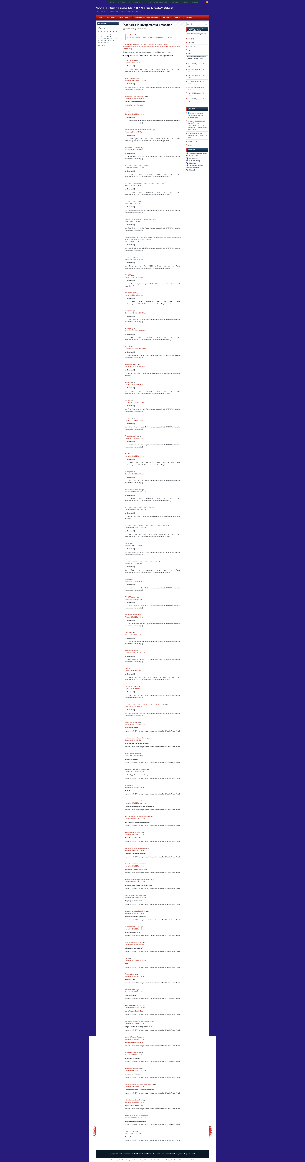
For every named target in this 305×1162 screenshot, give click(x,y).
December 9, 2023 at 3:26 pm (134, 98)
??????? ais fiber (130, 597)
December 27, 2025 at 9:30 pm (135, 1055)
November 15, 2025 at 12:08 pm (135, 803)
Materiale (174, 2)
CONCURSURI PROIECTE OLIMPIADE (155, 2)
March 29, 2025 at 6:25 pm (133, 706)
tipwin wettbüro (130, 974)
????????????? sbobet (132, 490)
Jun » (103, 45)
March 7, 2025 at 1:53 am (133, 688)
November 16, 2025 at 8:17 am (135, 819)
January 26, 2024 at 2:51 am (134, 150)
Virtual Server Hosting (164, 1160)
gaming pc (128, 472)
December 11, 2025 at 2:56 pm (135, 992)
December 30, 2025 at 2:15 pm (135, 1086)
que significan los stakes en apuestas (137, 816)
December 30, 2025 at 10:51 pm (135, 1118)
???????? (128, 418)
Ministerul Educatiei (195, 156)
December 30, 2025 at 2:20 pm (135, 1102)
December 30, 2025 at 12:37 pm (135, 1070)
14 (99, 38)
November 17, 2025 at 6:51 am (135, 913)
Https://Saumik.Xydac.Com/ (133, 1100)
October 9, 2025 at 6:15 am (133, 740)
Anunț (189, 145)
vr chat (127, 543)
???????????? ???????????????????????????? (142, 561)
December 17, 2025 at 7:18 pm (135, 1023)
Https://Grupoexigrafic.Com (133, 1005)
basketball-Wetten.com (132, 1053)
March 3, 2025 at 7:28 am (133, 671)
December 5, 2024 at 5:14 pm (134, 474)
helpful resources (130, 78)
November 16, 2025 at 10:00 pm (135, 897)
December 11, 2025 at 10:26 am (135, 960)
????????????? (130, 293)
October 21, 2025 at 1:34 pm (134, 756)
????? (127, 346)
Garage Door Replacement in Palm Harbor (138, 219)
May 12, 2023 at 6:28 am (133, 62)
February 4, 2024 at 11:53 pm (134, 168)
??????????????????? (133, 615)
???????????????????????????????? (138, 507)
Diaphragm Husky (131, 686)
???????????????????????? (135, 165)
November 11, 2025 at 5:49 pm (135, 787)
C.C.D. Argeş (193, 158)
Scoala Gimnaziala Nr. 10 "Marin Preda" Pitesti (135, 8)
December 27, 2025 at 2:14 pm (135, 1039)
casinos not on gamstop (132, 148)
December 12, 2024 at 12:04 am (135, 492)
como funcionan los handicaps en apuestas (139, 801)
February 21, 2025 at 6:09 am (134, 635)
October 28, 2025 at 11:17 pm (134, 771)
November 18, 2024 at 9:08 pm (135, 456)
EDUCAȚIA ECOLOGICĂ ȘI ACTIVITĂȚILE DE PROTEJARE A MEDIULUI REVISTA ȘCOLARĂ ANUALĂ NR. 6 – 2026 (197, 125)
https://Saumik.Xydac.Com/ (134, 1105)
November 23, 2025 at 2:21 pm (135, 929)
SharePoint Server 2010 (187, 1160)
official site (128, 382)
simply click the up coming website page (138, 1021)
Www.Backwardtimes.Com (133, 864)
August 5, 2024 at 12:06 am (134, 259)
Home (112, 2)
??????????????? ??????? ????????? (138, 130)
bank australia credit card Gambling (136, 738)
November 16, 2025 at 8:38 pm (135, 866)
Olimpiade (192, 170)
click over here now (131, 722)
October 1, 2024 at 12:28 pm (134, 384)
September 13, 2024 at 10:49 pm (135, 313)
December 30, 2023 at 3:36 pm (135, 114)
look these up (129, 112)
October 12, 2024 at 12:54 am (134, 402)
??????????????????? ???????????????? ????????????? (145, 525)
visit (126, 958)
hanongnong (129, 329)
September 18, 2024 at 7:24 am (135, 366)
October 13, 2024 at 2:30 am (134, 420)
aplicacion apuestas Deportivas (135, 911)
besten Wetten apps (131, 754)
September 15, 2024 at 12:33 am (135, 331)
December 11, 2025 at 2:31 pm (135, 976)
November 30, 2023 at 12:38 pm (135, 80)
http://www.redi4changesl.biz (134, 1042)
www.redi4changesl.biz (132, 1037)
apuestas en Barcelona (132, 1068)
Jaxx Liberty (129, 454)
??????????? (129, 257)
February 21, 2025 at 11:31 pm (135, 653)
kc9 (126, 668)
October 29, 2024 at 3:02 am (134, 438)
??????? (128, 275)
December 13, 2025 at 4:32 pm (135, 1008)
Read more (128, 633)
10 (108, 36)
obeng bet (128, 311)
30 (105, 43)
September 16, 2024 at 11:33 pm (135, 349)
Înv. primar (121, 2)
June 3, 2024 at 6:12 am (132, 203)
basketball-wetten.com (132, 927)
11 (111, 36)
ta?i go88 (128, 400)
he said (127, 785)
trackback (155, 52)
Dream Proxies (130, 1131)
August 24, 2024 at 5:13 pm (134, 295)
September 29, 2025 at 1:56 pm (135, 724)
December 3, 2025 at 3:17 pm (134, 945)
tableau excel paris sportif (133, 942)
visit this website (130, 990)
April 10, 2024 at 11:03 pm (133, 185)
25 (111, 41)
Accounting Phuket (131, 436)
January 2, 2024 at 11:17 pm (134, 132)
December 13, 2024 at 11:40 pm (135, 510)
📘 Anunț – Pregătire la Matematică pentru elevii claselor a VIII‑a (195, 115)
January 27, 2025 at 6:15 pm (134, 599)
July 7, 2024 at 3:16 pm (132, 241)
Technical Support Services (142, 1160)
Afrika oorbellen (130, 651)
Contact (185, 2)
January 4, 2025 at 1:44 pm (133, 545)
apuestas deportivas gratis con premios (137, 879)
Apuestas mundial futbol (132, 832)
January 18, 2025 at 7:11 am (134, 563)
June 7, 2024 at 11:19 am (133, 221)
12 (113, 36)
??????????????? (131, 201)
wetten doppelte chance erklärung (136, 769)
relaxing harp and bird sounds (134, 96)
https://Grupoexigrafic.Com (134, 1011)
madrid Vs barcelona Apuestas (135, 1116)
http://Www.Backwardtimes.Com (136, 869)
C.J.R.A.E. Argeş (194, 161)
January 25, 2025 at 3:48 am (134, 581)
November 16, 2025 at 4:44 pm (135, 850)
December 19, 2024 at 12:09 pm (135, 527)
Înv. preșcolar (134, 2)
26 (113, 41)
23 (105, 41)
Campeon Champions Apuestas (135, 848)
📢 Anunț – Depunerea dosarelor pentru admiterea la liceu (197, 135)
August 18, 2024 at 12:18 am (134, 277)
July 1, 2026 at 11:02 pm (133, 1133)
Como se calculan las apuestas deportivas (138, 1084)
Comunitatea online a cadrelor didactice (194, 166)
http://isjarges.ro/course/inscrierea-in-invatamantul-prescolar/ (150, 37)
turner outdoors (130, 60)
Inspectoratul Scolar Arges (198, 153)
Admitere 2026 (192, 141)
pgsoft (127, 579)
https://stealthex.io (130, 364)
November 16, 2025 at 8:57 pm (135, 882)
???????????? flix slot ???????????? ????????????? (143, 183)
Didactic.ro (192, 163)
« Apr (99, 45)
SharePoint (174, 1160)
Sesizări (195, 2)
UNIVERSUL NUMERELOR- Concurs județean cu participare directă (146, 44)
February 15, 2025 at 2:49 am (134, 617)
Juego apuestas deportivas (133, 895)
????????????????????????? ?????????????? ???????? (145, 704)
